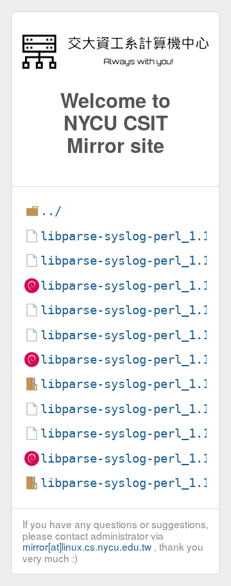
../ (51, 211)
